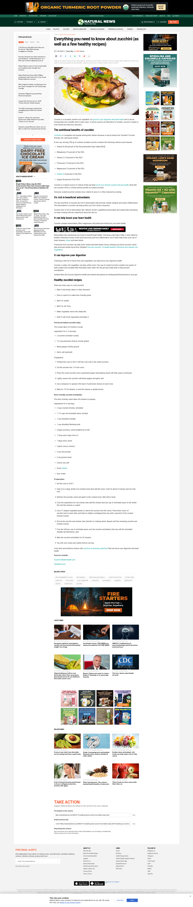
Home (15, 15)
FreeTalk (150, 866)
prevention (93, 63)
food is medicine (60, 63)
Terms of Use (87, 874)
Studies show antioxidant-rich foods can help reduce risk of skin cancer (124, 754)
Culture (66, 29)
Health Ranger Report (24, 176)
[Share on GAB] (75, 56)
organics (86, 63)
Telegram (150, 856)
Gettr (149, 863)
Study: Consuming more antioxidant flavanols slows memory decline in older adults (96, 754)
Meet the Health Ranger (90, 853)
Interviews (43, 15)
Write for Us (87, 861)
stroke (68, 240)
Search (177, 15)
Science (130, 29)
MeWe (149, 868)
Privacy (61, 889)
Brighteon (23, 15)
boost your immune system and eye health (112, 185)
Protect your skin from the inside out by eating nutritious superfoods (67, 753)
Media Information (89, 863)
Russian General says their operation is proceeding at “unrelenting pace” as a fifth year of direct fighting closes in (32, 58)
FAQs (168, 15)
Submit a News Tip (89, 868)
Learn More (120, 900)
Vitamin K (60, 174)
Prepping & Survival (115, 29)
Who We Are (87, 851)
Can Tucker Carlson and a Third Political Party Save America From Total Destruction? (24, 216)
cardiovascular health (93, 61)
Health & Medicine (79, 29)
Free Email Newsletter (90, 856)
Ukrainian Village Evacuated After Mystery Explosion (30, 94)
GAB (149, 871)
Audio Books (52, 15)
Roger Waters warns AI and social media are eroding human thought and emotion (32, 68)
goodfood (69, 63)
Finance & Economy (97, 29)
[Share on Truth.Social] (80, 56)
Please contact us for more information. (66, 833)
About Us (162, 15)
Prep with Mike (33, 15)
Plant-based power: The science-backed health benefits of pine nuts (96, 783)
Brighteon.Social (153, 853)
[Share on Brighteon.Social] (56, 56)
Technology (141, 29)
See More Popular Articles (33, 139)
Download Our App (151, 15)
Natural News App (121, 861)
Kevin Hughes (66, 671)
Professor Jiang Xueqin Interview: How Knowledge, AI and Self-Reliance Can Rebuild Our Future (24, 232)
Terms (66, 889)
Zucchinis (58, 135)
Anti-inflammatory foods (67, 61)
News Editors (95, 671)
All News (118, 853)
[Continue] (57, 861)
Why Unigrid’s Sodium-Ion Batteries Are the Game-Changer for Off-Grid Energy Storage (32, 86)
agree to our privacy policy (70, 902)
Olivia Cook (66, 641)
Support (85, 858)
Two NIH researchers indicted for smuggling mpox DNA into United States (30, 110)
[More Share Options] (89, 56)
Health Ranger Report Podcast (125, 858)
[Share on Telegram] (70, 56)
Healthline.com (60, 564)
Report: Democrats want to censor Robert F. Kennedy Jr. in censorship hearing (96, 675)
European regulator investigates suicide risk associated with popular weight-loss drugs (67, 645)
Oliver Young (124, 641)
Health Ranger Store (122, 856)
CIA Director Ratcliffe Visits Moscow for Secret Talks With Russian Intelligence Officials (31, 49)
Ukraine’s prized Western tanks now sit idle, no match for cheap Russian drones (32, 128)
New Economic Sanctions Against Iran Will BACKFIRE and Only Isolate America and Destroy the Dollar (42, 232)
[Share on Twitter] (65, 56)
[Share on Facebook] (61, 56)
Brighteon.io (151, 851)
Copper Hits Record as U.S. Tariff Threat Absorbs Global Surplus (29, 102)
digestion (127, 61)
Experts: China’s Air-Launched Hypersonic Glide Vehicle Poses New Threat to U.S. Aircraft (31, 119)
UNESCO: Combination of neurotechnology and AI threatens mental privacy (125, 645)
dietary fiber (119, 61)
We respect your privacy (23, 866)
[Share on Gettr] (84, 56)
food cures (135, 61)
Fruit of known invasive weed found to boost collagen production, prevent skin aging (67, 784)
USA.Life (150, 874)
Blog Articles (120, 866)
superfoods (107, 63)
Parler (149, 858)
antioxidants (80, 61)
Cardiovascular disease (67, 34)
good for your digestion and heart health (108, 119)
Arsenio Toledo (95, 641)
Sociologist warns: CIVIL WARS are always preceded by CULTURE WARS (96, 644)
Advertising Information (90, 866)
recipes (100, 63)
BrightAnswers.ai (137, 15)
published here (77, 892)
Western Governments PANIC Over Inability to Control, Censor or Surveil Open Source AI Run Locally (41, 199)
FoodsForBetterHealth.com (64, 560)
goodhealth (78, 63)
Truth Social (151, 861)
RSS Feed (119, 868)
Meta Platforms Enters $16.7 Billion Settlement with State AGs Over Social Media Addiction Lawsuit (32, 77)
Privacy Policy (87, 871)
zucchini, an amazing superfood (95, 548)
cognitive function (108, 61)
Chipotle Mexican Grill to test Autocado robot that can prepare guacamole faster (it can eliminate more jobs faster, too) (67, 675)
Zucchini (115, 63)
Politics (56, 29)
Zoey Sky (69, 51)
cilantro (64, 468)
